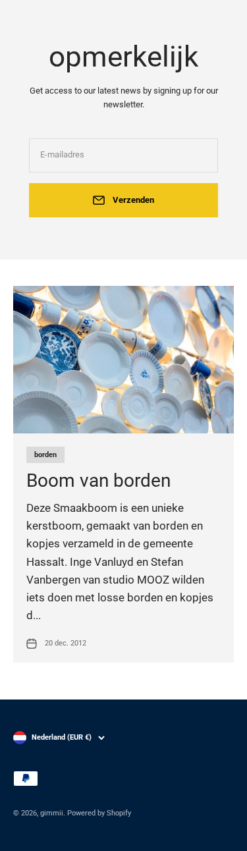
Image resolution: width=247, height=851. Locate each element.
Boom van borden (98, 480)
